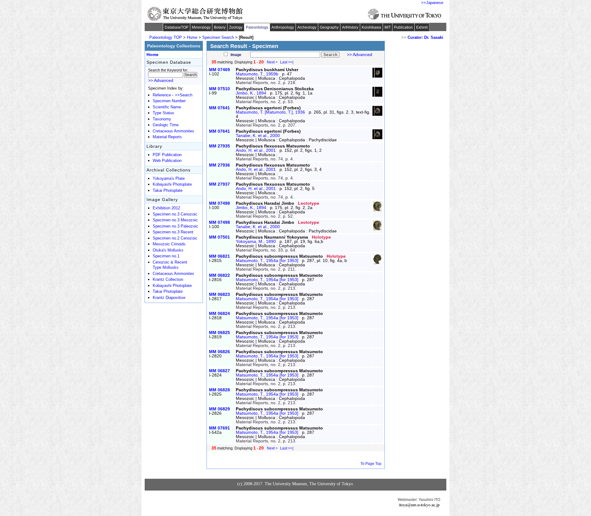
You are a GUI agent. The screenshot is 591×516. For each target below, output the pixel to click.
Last (286, 62)
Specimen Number (169, 101)
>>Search (183, 95)
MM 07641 (219, 107)
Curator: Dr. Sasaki (425, 37)
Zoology (236, 27)
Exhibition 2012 (166, 208)
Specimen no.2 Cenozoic (175, 238)
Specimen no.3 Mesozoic (175, 220)
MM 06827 (219, 370)
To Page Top (370, 464)
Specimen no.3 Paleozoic (175, 226)
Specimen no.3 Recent (173, 232)
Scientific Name (167, 107)
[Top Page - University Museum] (195, 14)
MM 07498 (219, 203)
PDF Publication (167, 155)
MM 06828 (219, 389)
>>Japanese (432, 2)
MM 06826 (219, 351)
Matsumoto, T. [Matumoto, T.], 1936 (270, 112)
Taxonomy (162, 119)
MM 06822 (219, 275)
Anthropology (282, 27)
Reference (162, 95)
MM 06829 (219, 408)
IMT (387, 27)
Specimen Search (218, 37)
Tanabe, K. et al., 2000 (258, 135)
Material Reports (167, 137)
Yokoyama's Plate (169, 178)
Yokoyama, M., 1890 (256, 241)
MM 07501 (219, 237)
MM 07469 (219, 69)
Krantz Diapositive (169, 298)
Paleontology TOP (165, 37)
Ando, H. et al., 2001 (256, 150)
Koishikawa (371, 27)
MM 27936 (219, 165)
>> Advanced (359, 54)
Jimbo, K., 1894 (251, 93)
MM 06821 (219, 256)
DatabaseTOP (176, 27)
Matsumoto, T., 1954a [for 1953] (267, 260)
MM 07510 (219, 88)
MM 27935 (219, 145)
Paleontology (257, 27)
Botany (220, 27)
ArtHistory (350, 27)
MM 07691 (219, 427)
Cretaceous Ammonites (173, 131)
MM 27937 (219, 184)
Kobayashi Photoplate (172, 184)
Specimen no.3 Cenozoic (175, 214)
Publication (403, 27)
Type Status (163, 113)
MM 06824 (219, 313)
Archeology (306, 27)
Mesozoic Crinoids (169, 244)
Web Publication (167, 161)
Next (272, 62)
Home (192, 37)
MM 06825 (219, 332)
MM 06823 (219, 294)
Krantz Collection (168, 279)
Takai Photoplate (168, 190)
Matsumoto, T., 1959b (257, 73)
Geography (329, 27)
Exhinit (422, 27)
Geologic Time (166, 125)
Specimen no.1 (166, 256)
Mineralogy (201, 27)
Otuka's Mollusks (168, 250)
